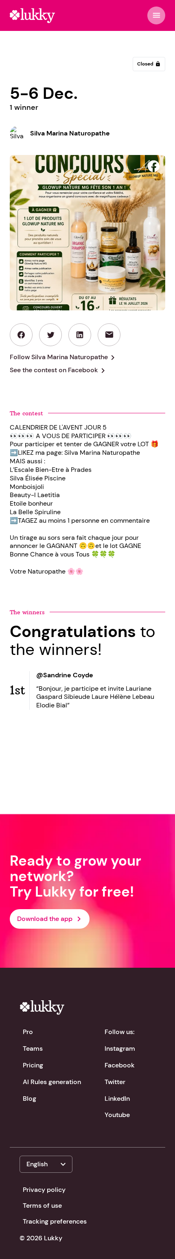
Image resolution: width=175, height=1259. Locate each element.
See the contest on (59, 370)
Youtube (117, 1115)
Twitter (115, 1082)
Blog (29, 1098)
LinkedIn (117, 1098)
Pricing (33, 1065)
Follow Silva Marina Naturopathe (64, 357)
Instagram (120, 1048)
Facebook (120, 1065)
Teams (33, 1048)
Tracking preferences (55, 1221)
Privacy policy (44, 1189)
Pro (28, 1032)
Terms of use (42, 1205)
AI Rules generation (52, 1082)
